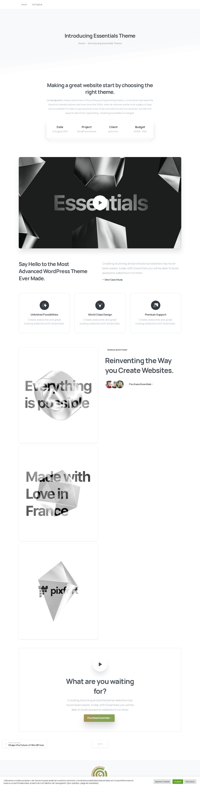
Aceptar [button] (177, 781)
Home (81, 43)
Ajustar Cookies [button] (162, 781)
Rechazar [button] (190, 781)
